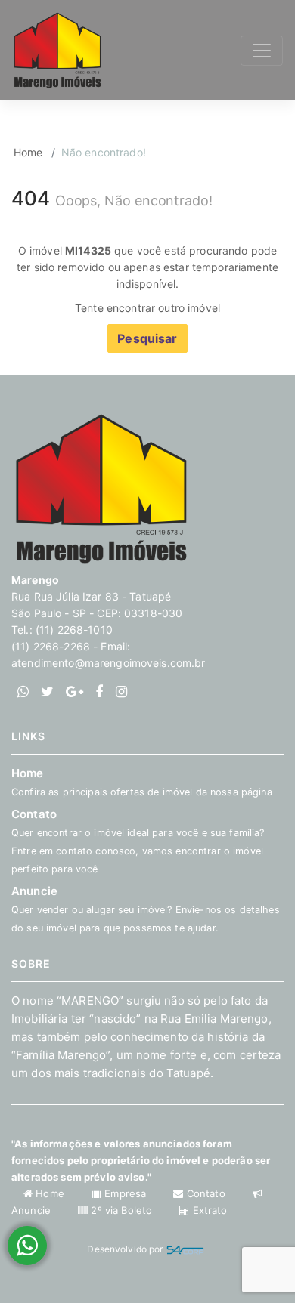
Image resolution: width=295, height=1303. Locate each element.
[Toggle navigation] (262, 51)
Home (28, 152)
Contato (206, 1193)
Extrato (208, 1210)
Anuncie (145, 909)
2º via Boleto (121, 1210)
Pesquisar (147, 338)
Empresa (125, 1193)
